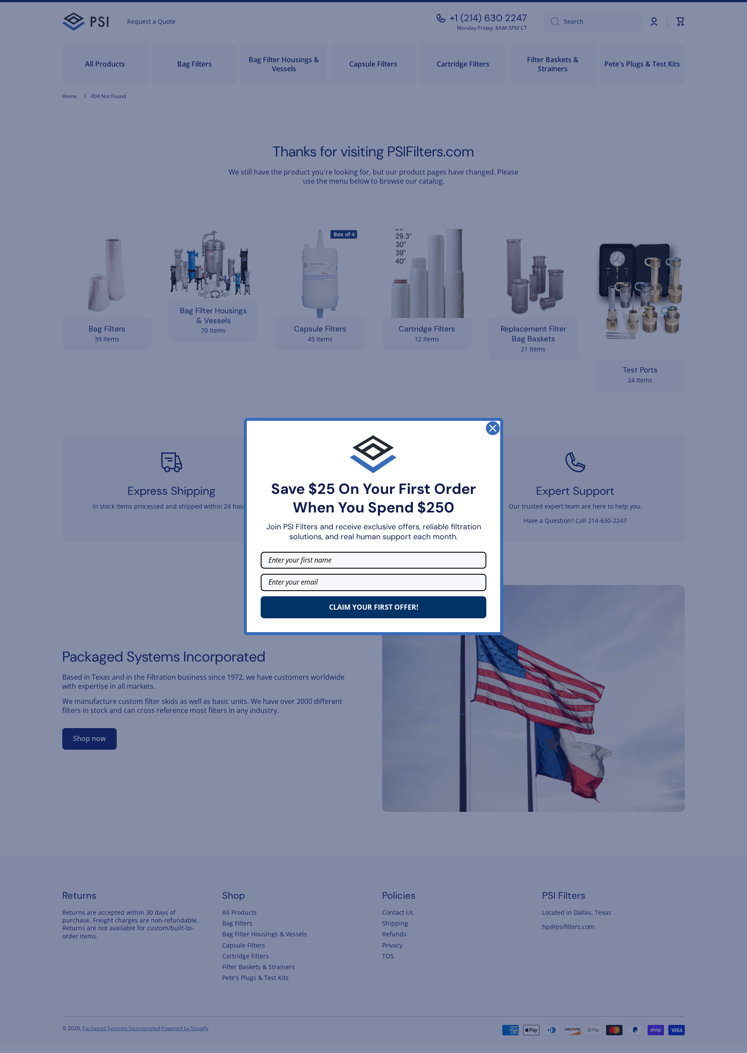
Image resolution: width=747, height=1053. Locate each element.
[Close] (492, 428)
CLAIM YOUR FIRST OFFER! (373, 607)
